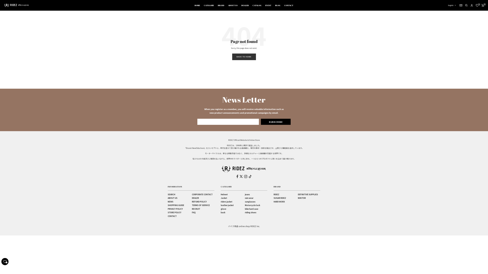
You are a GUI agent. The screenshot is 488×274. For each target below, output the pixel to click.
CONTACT (172, 216)
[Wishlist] (477, 5)
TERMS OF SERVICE (201, 205)
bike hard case (251, 209)
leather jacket (227, 205)
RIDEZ (276, 194)
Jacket (224, 198)
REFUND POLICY (199, 201)
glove (223, 209)
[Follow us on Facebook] (237, 176)
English (450, 5)
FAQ (194, 212)
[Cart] (483, 5)
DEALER (195, 198)
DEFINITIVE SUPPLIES (308, 194)
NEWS (170, 201)
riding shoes (250, 212)
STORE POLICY (174, 212)
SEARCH (171, 194)
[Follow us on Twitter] (241, 176)
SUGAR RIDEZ (280, 198)
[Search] (461, 5)
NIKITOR (302, 198)
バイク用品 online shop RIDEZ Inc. (244, 226)
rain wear (249, 198)
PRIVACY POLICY (175, 209)
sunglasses (250, 201)
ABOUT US (172, 198)
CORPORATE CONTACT (202, 194)
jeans (247, 194)
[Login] (472, 5)
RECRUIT (196, 209)
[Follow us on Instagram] (245, 176)
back (223, 212)
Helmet (224, 194)
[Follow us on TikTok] (250, 176)
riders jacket (226, 201)
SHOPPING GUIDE (176, 205)
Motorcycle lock (252, 205)
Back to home (244, 57)
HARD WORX (279, 201)
